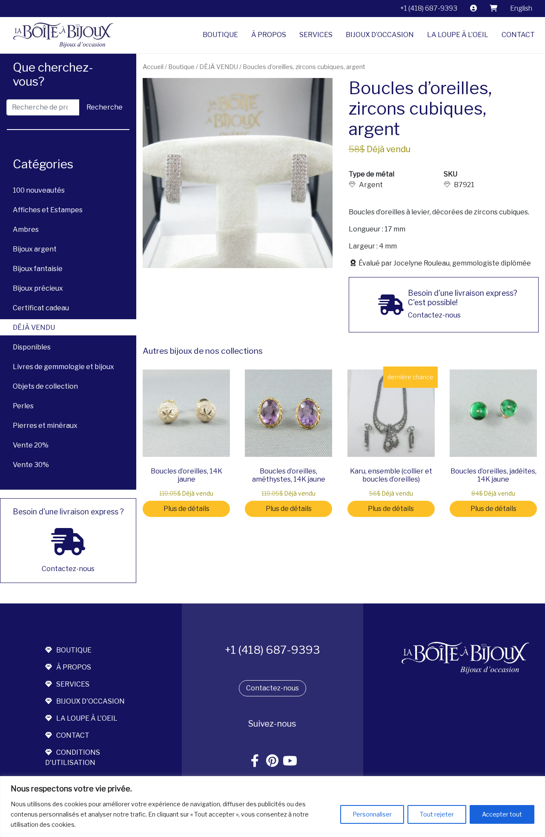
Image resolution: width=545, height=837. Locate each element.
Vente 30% (31, 465)
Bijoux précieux (38, 288)
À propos (268, 35)
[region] (272, 806)
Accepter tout (502, 814)
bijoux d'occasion (90, 701)
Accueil (153, 67)
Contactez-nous (272, 688)
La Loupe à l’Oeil (457, 35)
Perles (23, 406)
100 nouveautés (39, 190)
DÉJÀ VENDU (34, 327)
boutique (74, 650)
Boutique (220, 35)
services (72, 684)
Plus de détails (186, 509)
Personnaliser (372, 814)
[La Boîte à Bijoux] (60, 35)
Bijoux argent (35, 249)
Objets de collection (45, 386)
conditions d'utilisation (72, 757)
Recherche (104, 107)
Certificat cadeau (41, 308)
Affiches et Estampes (48, 210)
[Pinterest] (272, 761)
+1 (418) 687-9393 (428, 8)
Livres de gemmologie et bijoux (63, 367)
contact (72, 735)
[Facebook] (255, 761)
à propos (73, 667)
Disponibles (32, 347)
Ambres (26, 229)
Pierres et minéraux (45, 425)
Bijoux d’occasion (380, 35)
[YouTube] (290, 761)
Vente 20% (31, 445)
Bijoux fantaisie (38, 269)
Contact (518, 35)
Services (316, 35)
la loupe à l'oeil (87, 718)
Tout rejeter (437, 814)
